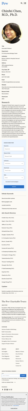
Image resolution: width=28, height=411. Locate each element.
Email (3, 373)
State (5, 174)
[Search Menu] (21, 3)
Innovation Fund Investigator (12, 181)
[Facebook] (2, 389)
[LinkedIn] (7, 389)
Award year (6, 167)
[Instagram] (5, 389)
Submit (23, 375)
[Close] (26, 394)
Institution (6, 160)
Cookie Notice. (16, 405)
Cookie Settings (14, 408)
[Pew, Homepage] (5, 3)
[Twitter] (9, 389)
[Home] (14, 301)
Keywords (6, 145)
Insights (4, 349)
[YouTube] (11, 389)
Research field (7, 153)
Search (14, 186)
